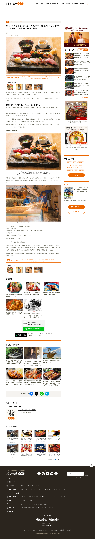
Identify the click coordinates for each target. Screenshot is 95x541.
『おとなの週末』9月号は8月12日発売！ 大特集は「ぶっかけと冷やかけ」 (81, 189)
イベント (35, 485)
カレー (26, 489)
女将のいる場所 (27, 359)
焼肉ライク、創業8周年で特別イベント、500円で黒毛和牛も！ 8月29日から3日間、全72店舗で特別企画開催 (81, 92)
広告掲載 (69, 530)
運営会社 (62, 530)
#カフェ (69, 162)
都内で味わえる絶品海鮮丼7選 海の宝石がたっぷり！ (14, 295)
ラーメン (42, 489)
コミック (68, 3)
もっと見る (85, 97)
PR (40, 485)
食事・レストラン (46, 3)
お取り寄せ (75, 3)
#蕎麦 (68, 168)
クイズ (26, 496)
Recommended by (51, 459)
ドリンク (51, 507)
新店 (30, 485)
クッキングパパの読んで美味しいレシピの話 (32, 311)
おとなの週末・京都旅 (26, 500)
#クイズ (74, 168)
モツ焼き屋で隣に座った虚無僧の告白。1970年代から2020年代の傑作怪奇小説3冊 (32, 382)
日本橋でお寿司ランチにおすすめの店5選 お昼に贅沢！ (51, 293)
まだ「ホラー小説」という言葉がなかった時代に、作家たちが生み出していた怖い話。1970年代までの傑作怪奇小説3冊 (14, 382)
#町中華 (81, 170)
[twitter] (39, 473)
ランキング (12, 482)
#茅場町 (69, 165)
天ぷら (37, 489)
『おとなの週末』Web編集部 (12, 35)
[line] (43, 473)
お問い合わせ (54, 530)
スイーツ (63, 489)
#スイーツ (81, 162)
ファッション (46, 496)
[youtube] (52, 473)
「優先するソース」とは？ (34, 335)
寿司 (21, 21)
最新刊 (82, 3)
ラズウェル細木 (34, 504)
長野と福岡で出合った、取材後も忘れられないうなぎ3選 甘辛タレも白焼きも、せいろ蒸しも (51, 383)
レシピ (60, 496)
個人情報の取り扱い (43, 530)
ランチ (52, 489)
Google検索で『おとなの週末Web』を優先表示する (40, 333)
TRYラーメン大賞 (14, 493)
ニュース (37, 3)
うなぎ (31, 489)
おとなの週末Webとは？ (30, 530)
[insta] (56, 473)
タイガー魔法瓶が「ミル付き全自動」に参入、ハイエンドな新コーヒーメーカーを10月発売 (82, 77)
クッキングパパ (25, 504)
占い (22, 496)
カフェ (57, 489)
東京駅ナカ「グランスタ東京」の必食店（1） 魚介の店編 (32, 293)
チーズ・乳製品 (43, 507)
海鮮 (26, 507)
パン (48, 489)
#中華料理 (70, 170)
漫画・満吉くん (43, 504)
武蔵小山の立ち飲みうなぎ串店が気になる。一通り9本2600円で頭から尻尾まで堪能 (82, 63)
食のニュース (24, 485)
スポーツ (39, 496)
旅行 (62, 3)
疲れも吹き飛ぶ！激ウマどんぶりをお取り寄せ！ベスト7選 (14, 313)
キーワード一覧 (77, 477)
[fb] (48, 473)
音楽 (34, 496)
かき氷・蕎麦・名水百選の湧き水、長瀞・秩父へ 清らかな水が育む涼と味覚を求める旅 (14, 362)
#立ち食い (82, 165)
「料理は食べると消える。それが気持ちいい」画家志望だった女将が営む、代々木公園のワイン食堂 (32, 363)
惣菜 (30, 507)
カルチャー (54, 496)
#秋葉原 (75, 165)
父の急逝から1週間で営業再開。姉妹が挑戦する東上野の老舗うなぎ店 (82, 70)
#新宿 (76, 170)
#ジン (74, 162)
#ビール (80, 168)
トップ (11, 478)
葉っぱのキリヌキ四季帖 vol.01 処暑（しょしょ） (51, 361)
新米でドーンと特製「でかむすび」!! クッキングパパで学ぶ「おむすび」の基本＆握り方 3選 (33, 315)
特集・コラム (56, 3)
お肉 (22, 507)
